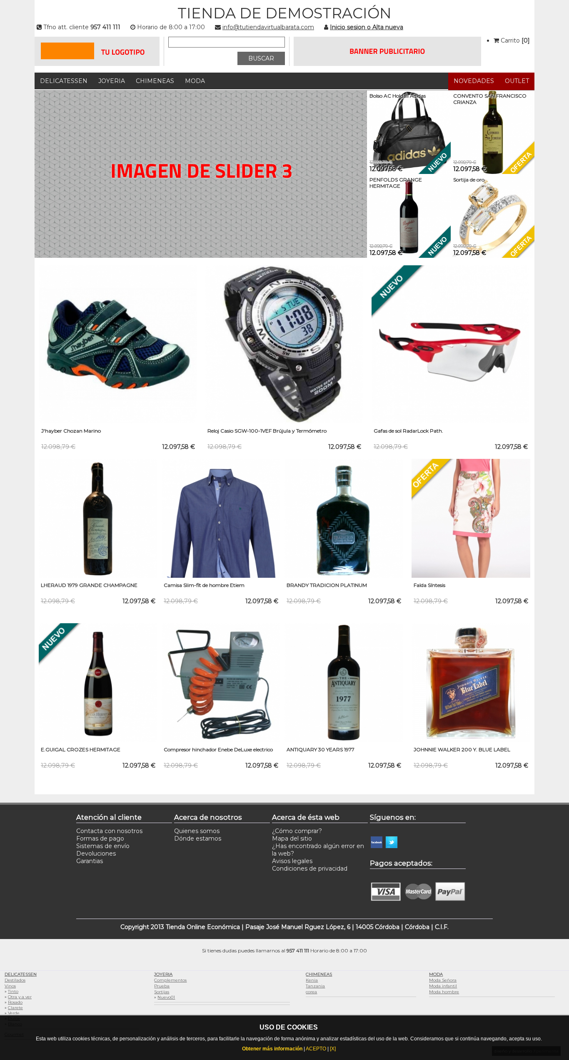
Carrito (514, 40)
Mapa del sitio (292, 838)
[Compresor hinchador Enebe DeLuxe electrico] (221, 740)
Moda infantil (443, 986)
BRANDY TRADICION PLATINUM (327, 585)
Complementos (170, 980)
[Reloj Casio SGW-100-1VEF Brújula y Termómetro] (284, 421)
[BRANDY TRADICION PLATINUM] (343, 575)
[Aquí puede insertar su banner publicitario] (387, 64)
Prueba (162, 986)
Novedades (474, 81)
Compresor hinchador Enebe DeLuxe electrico (218, 749)
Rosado (15, 1002)
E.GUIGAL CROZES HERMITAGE (80, 749)
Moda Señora (443, 980)
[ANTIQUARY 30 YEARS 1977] (343, 740)
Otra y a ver (20, 997)
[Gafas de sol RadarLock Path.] (450, 421)
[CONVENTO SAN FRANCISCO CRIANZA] (492, 172)
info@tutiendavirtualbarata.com (268, 27)
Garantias (89, 861)
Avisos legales (292, 861)
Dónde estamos (197, 838)
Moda (195, 81)
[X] (333, 1049)
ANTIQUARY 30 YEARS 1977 (320, 749)
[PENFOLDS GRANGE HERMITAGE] (409, 255)
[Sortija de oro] (492, 255)
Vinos (10, 986)
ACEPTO (316, 1049)
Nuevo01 (166, 997)
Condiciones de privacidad (309, 868)
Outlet (517, 81)
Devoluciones (96, 853)
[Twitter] (391, 855)
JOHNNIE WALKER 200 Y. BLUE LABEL (462, 749)
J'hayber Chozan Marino (71, 431)
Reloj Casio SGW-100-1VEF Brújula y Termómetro (267, 431)
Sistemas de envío (103, 846)
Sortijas (161, 992)
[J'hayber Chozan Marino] (118, 421)
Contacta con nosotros (109, 831)
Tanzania (315, 986)
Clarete (15, 1007)
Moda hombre (444, 992)
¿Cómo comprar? (297, 831)
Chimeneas (155, 81)
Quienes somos (197, 831)
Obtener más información (272, 1049)
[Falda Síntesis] (471, 575)
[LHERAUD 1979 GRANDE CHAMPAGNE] (98, 575)
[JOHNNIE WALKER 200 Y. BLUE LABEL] (471, 740)
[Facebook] (376, 855)
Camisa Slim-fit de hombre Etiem (204, 585)
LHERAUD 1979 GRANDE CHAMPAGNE (89, 585)
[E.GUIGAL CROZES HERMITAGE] (98, 740)
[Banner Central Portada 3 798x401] (201, 174)
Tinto (13, 991)
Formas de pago (100, 838)
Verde (14, 1013)
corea (311, 992)
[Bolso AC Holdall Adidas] (409, 172)
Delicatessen (63, 81)
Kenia (312, 980)
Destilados (15, 980)
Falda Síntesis (429, 585)
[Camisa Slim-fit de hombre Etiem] (221, 575)
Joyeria (111, 81)
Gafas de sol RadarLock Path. (408, 431)
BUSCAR (261, 58)
